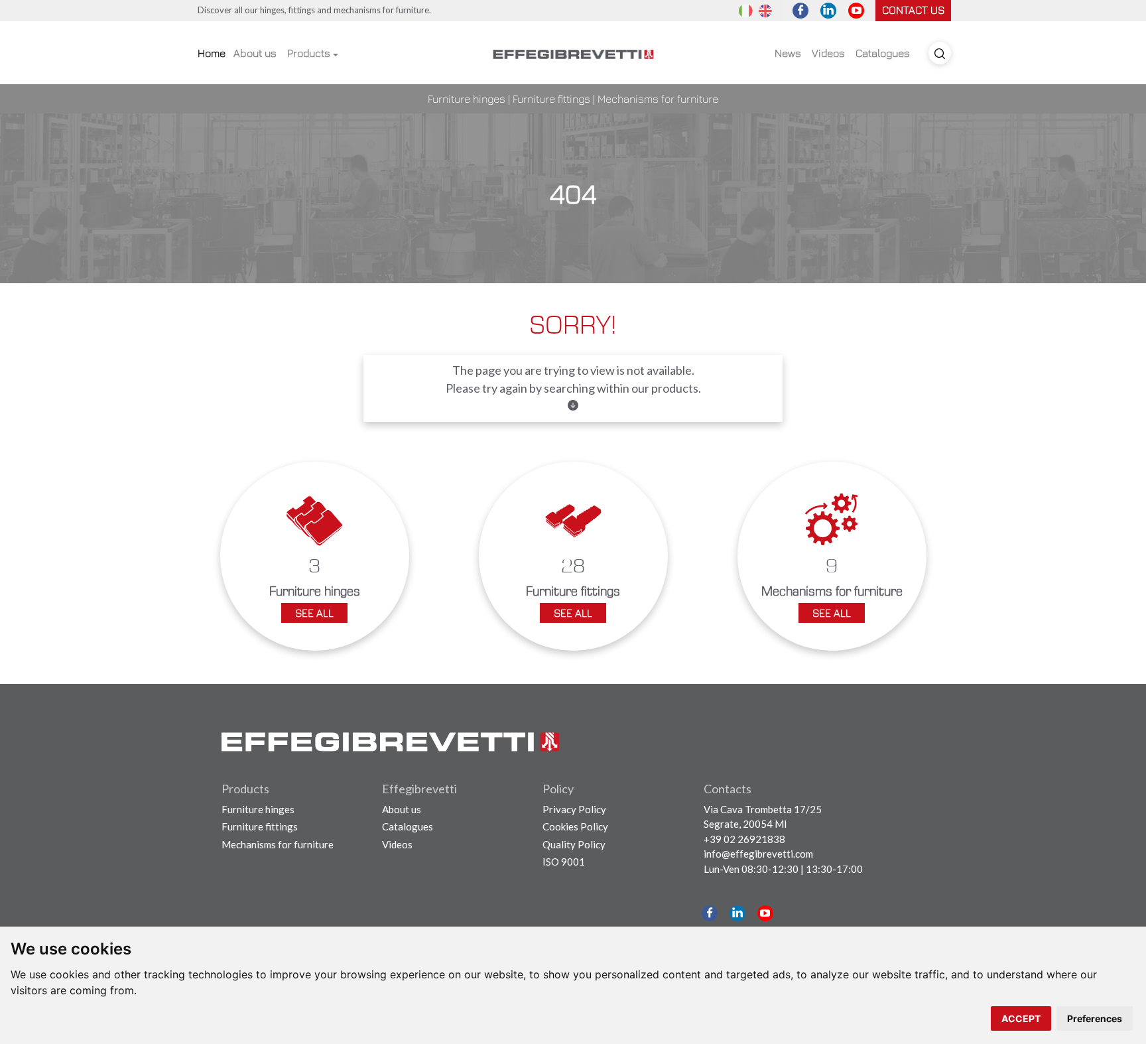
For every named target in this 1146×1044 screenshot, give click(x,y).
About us (255, 53)
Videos (828, 53)
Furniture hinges (466, 99)
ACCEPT (1021, 1018)
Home (211, 53)
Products (308, 53)
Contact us (913, 10)
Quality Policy (573, 844)
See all (314, 613)
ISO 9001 (563, 862)
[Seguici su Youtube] (856, 11)
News (788, 53)
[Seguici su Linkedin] (828, 11)
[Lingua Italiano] (745, 10)
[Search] (939, 53)
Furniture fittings (551, 99)
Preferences (1094, 1018)
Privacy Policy (574, 809)
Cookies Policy (575, 826)
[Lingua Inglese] (765, 10)
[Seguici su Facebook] (800, 11)
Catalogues (883, 53)
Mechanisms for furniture (658, 99)
